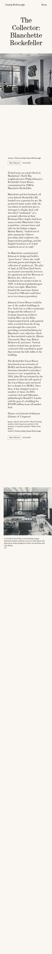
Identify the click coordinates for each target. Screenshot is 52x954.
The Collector (14, 163)
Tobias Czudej (20, 158)
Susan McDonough (33, 158)
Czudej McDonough (15, 4)
